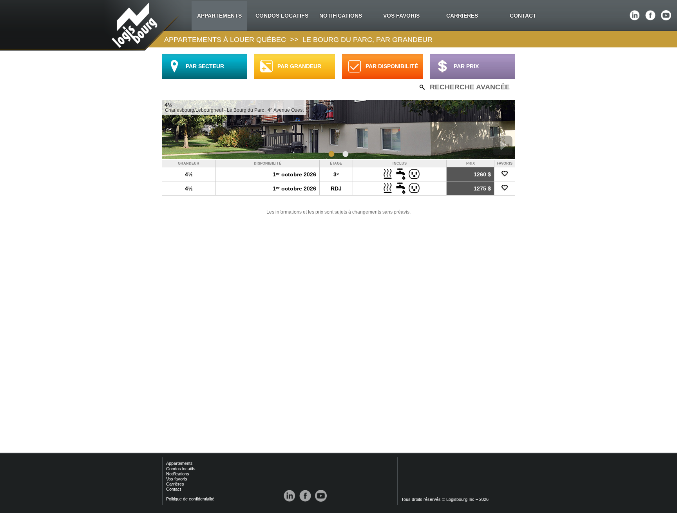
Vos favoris (176, 479)
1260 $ (482, 174)
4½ (189, 174)
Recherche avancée (470, 87)
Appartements (179, 463)
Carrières (175, 484)
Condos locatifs (180, 468)
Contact (173, 489)
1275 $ (482, 188)
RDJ (336, 188)
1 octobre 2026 (294, 174)
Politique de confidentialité (190, 499)
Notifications (177, 473)
